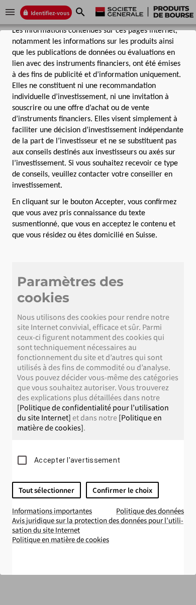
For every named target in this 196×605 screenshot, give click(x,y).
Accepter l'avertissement (77, 460)
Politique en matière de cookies (60, 539)
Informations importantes (52, 510)
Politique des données (150, 510)
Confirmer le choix (122, 490)
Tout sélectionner (46, 490)
